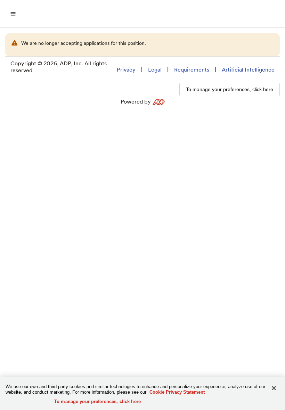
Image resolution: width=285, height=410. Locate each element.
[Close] (274, 388)
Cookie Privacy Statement (177, 392)
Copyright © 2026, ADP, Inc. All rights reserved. (58, 67)
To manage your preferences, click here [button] (229, 89)
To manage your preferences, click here (97, 401)
